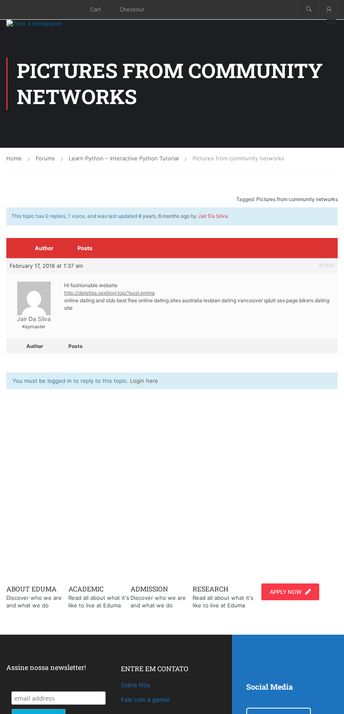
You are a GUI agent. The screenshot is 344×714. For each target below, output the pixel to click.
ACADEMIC (86, 588)
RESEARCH (210, 588)
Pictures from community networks (297, 199)
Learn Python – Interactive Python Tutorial (124, 158)
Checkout (132, 9)
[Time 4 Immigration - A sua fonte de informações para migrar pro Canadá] (44, 23)
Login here (144, 380)
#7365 (326, 265)
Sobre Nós (135, 684)
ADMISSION (149, 588)
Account (328, 9)
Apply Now (286, 591)
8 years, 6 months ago (164, 216)
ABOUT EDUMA (31, 588)
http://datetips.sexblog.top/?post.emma (109, 293)
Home (14, 158)
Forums (45, 158)
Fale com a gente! (145, 699)
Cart (95, 9)
